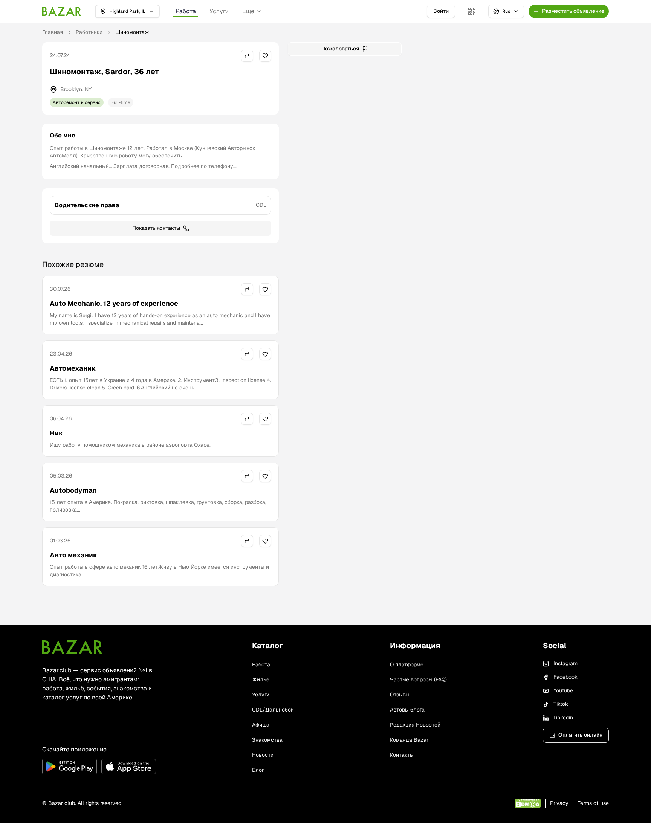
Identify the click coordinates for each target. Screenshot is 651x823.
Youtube (563, 690)
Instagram (565, 663)
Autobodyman (73, 490)
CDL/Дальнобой (273, 709)
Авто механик (74, 555)
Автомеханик (73, 368)
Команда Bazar (409, 739)
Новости (263, 754)
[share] (247, 56)
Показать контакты (156, 227)
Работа (186, 11)
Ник (56, 433)
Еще (248, 11)
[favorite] (265, 56)
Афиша (260, 724)
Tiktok (560, 704)
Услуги (219, 11)
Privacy (559, 803)
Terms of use (593, 803)
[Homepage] (61, 11)
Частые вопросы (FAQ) (418, 679)
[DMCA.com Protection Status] (528, 803)
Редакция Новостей (415, 724)
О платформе (406, 664)
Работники (89, 32)
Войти (441, 11)
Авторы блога (407, 709)
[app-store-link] (128, 766)
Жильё (260, 679)
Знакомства (267, 739)
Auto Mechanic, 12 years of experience (114, 303)
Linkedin (563, 717)
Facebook (565, 676)
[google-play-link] (69, 766)
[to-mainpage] (72, 647)
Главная (52, 32)
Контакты (402, 754)
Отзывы (400, 694)
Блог (258, 770)
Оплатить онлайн (580, 734)
